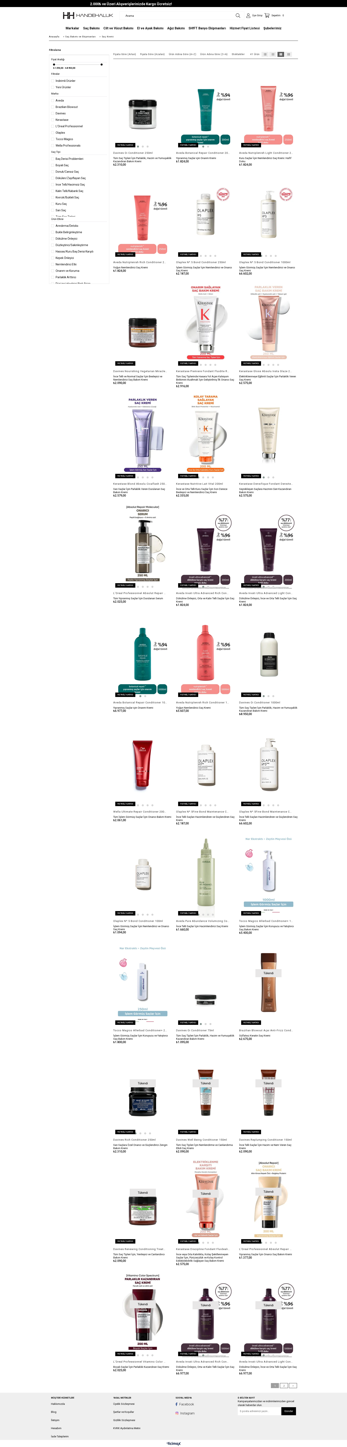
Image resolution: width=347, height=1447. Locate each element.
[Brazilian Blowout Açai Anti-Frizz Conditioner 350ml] (268, 982)
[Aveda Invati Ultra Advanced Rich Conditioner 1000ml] (205, 1314)
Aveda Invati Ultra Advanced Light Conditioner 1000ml (266, 1361)
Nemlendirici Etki (66, 264)
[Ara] (238, 16)
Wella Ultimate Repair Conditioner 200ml (140, 811)
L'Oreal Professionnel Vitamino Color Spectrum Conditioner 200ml (140, 1361)
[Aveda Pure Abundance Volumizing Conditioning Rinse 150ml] (205, 873)
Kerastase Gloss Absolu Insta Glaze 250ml (266, 371)
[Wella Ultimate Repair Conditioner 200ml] (142, 764)
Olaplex (60, 132)
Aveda (60, 100)
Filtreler (55, 73)
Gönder (288, 1411)
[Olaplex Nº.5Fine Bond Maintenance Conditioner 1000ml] (268, 764)
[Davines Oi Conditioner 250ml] (142, 105)
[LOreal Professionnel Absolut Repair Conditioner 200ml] (268, 1201)
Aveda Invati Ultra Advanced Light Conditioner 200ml (266, 593)
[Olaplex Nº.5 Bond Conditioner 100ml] (142, 873)
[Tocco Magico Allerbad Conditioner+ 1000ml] (268, 873)
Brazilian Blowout (67, 107)
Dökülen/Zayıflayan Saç (71, 178)
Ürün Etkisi (57, 219)
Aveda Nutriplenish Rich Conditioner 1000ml (203, 702)
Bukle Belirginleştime (69, 232)
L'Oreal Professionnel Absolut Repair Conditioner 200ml (266, 1249)
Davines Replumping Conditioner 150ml (265, 1139)
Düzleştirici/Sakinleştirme (72, 245)
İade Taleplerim (60, 1436)
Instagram (187, 1413)
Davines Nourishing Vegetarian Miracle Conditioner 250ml (140, 371)
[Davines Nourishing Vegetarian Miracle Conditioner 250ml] (142, 323)
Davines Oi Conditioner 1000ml (259, 702)
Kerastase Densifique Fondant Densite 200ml (266, 483)
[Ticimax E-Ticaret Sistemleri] (173, 1444)
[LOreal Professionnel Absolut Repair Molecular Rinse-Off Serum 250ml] (142, 545)
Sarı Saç (61, 210)
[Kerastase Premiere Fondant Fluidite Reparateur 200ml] (205, 323)
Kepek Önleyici (65, 258)
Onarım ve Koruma (67, 270)
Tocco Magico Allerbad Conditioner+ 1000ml (266, 921)
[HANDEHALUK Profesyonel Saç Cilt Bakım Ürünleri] (88, 15)
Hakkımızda (58, 1403)
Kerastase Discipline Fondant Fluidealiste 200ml (203, 1249)
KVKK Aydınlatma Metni (126, 1428)
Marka (54, 93)
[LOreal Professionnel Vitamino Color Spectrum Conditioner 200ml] (142, 1314)
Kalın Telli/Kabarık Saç (69, 191)
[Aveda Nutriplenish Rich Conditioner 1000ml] (205, 655)
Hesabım (56, 1428)
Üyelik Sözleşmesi (124, 1403)
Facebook (186, 1404)
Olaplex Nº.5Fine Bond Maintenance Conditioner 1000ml (266, 811)
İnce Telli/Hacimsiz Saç (70, 184)
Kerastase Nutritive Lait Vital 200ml (199, 483)
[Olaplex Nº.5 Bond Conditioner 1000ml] (268, 214)
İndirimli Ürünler (66, 80)
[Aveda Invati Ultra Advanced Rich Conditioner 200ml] (205, 545)
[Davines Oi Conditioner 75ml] (205, 982)
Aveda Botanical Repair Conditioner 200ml (203, 152)
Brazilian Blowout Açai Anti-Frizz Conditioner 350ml (266, 1030)
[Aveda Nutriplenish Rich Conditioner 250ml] (142, 214)
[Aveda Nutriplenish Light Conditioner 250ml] (268, 105)
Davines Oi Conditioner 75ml (195, 1030)
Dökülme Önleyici (66, 238)
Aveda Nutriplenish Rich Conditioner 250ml (140, 262)
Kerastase (62, 119)
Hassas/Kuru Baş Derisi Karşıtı (74, 251)
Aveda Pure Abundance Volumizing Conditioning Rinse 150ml (203, 921)
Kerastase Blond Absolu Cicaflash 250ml (140, 483)
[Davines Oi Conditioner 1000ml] (268, 655)
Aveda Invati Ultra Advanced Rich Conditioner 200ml (203, 593)
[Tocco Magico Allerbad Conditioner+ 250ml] (142, 982)
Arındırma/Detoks (67, 225)
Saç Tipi (55, 151)
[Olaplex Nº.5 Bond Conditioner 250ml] (205, 214)
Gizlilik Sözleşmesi (124, 1420)
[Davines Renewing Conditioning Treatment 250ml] (142, 1201)
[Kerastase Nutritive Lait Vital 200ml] (205, 436)
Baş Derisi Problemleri (69, 158)
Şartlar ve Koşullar (123, 1411)
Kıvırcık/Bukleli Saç (67, 197)
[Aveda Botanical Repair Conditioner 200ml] (205, 105)
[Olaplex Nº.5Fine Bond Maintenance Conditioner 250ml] (205, 764)
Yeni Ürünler (63, 87)
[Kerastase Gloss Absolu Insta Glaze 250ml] (268, 323)
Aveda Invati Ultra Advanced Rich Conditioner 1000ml (203, 1361)
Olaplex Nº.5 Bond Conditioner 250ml (201, 262)
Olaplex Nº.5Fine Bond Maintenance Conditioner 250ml (203, 811)
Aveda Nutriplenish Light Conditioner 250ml (266, 152)
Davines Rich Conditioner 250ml (134, 1139)
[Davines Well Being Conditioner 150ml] (205, 1092)
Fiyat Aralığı (57, 59)
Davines (61, 113)
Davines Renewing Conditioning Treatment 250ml (140, 1249)
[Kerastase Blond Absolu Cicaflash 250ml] (142, 436)
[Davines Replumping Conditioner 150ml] (268, 1092)
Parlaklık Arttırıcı (66, 277)
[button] (138, 147)
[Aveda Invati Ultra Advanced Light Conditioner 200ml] (268, 545)
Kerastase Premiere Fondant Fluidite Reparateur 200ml (203, 371)
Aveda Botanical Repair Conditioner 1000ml (140, 702)
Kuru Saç (61, 203)
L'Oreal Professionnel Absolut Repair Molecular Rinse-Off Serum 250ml (140, 593)
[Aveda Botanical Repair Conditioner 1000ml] (142, 655)
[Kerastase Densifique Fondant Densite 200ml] (268, 436)
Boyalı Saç (62, 165)
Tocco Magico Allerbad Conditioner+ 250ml (140, 1030)
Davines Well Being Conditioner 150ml (201, 1139)
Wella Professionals (68, 145)
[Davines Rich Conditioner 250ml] (142, 1092)
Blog (53, 1411)
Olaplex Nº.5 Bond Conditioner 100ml (138, 921)
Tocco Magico (64, 139)
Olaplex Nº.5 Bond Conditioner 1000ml (265, 262)
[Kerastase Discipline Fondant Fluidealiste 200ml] (205, 1201)
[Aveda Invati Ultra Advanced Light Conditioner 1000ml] (268, 1314)
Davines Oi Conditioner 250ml (133, 152)
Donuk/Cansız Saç (67, 171)
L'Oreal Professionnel (69, 126)
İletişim (55, 1420)
